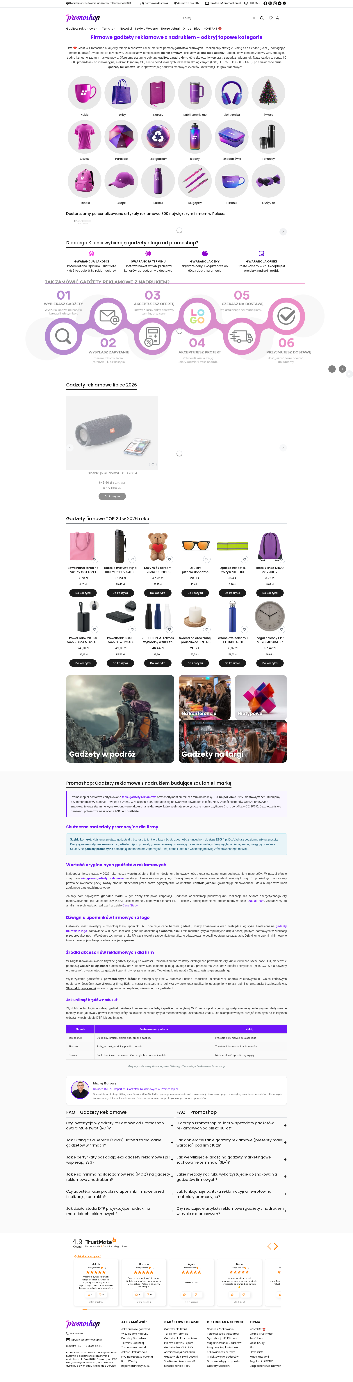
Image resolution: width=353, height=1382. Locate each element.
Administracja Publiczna (179, 1352)
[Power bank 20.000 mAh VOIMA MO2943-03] (83, 617)
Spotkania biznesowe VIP (179, 1361)
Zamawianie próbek (134, 1347)
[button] (261, 18)
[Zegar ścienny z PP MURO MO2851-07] (270, 617)
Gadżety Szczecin (218, 1366)
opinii (114, 1246)
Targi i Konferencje (176, 1334)
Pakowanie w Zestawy (221, 1352)
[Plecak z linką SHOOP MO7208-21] (270, 547)
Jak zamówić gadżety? (135, 1329)
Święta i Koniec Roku (177, 1366)
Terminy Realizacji (132, 1343)
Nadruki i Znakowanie (220, 1329)
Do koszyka (112, 496)
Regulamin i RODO (261, 1361)
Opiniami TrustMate (102, 266)
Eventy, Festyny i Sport (178, 1343)
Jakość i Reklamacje (134, 1352)
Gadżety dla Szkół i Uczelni (181, 1356)
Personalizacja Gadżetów (223, 1334)
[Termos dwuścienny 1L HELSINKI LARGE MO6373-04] (232, 617)
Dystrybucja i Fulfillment (222, 1338)
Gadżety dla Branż (175, 1329)
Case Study (257, 1343)
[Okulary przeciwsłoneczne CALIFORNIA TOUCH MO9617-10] (195, 547)
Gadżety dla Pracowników (180, 1338)
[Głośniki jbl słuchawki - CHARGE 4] (112, 433)
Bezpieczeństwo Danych (265, 1366)
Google (81, 271)
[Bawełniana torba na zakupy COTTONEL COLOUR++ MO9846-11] (83, 547)
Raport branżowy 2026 (135, 1366)
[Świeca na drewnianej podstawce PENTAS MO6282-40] (195, 617)
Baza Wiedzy (129, 1361)
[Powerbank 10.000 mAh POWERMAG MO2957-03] (120, 617)
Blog (252, 1347)
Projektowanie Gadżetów (222, 1356)
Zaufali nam (257, 1338)
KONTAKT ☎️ (257, 1329)
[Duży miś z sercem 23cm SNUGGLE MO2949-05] (158, 547)
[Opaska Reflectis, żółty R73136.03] (232, 547)
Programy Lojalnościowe (222, 1347)
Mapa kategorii (259, 1356)
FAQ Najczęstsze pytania (137, 1356)
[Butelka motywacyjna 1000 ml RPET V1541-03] (120, 547)
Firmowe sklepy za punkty (223, 1361)
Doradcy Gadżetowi (133, 1338)
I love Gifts (256, 1352)
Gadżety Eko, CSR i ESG (178, 1347)
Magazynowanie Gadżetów (224, 1343)
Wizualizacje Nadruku (134, 1334)
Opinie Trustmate (261, 1334)
